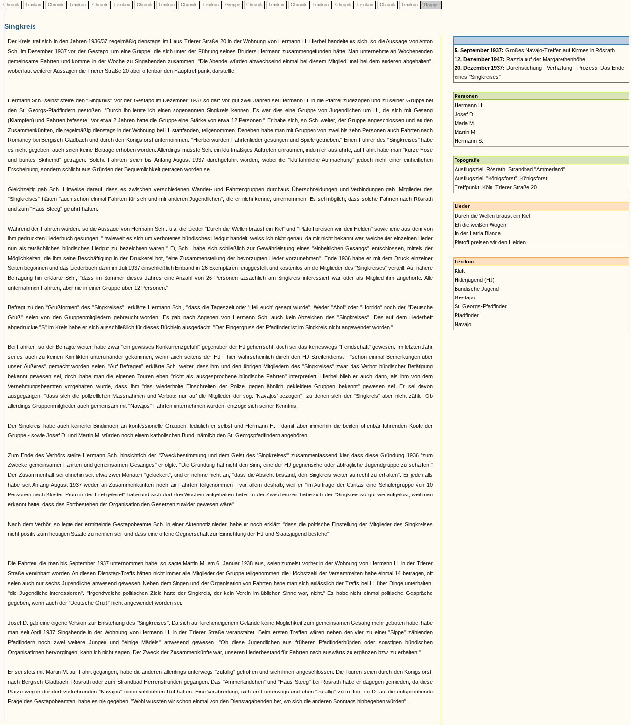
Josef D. (465, 114)
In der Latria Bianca (478, 233)
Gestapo (465, 297)
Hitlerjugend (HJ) (475, 280)
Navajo (463, 324)
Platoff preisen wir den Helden (490, 242)
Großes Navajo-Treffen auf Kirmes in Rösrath (535, 50)
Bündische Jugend (477, 289)
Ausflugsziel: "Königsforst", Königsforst (501, 178)
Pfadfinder (467, 315)
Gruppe (233, 4)
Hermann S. (469, 141)
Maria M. (465, 123)
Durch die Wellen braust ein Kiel (492, 216)
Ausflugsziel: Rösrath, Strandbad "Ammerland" (510, 169)
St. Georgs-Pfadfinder (481, 306)
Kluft (460, 271)
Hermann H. (469, 105)
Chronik (11, 4)
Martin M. (466, 132)
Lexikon (33, 4)
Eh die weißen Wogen (480, 225)
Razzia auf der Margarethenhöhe (520, 59)
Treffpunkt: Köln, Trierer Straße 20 (496, 187)
